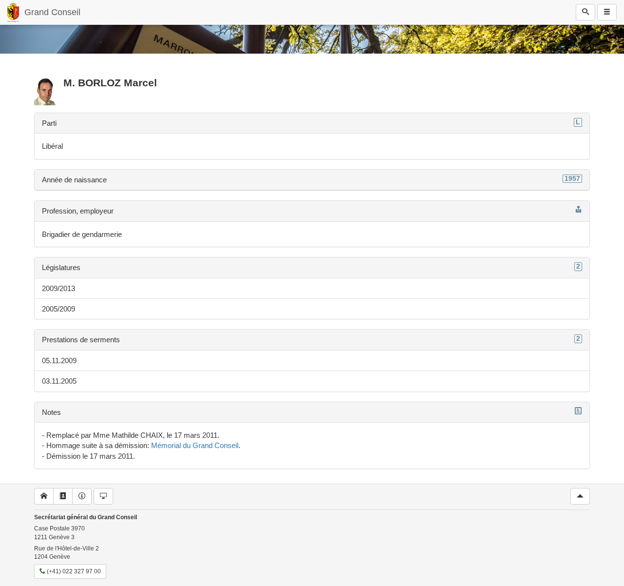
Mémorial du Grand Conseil (194, 445)
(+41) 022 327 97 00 (73, 571)
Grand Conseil (52, 12)
